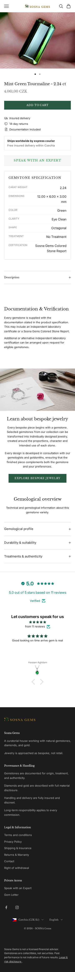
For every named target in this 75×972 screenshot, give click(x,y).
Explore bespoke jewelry (37, 478)
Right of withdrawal (16, 868)
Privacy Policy (13, 841)
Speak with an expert (37, 160)
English (54, 919)
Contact (9, 861)
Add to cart (37, 105)
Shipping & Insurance (17, 848)
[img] (37, 622)
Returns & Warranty (16, 854)
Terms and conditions (18, 835)
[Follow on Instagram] (17, 907)
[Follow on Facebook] (6, 907)
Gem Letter (11, 894)
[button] (34, 682)
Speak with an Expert (17, 888)
